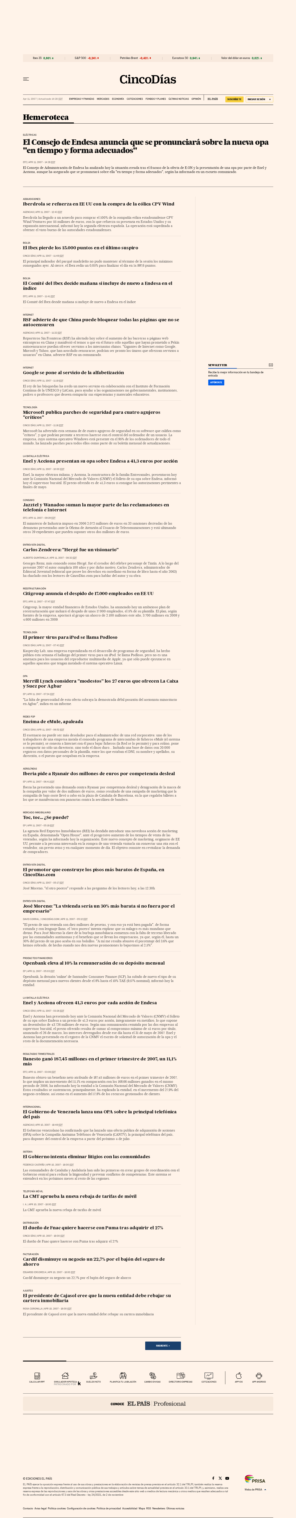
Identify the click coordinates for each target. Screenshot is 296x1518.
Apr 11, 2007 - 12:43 (48, 212)
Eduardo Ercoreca (34, 1272)
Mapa (142, 1508)
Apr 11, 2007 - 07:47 (41, 601)
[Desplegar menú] (26, 79)
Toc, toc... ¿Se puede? (46, 818)
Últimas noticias (179, 99)
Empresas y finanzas (81, 99)
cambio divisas (152, 1382)
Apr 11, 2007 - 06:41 (40, 781)
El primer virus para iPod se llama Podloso (70, 638)
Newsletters (158, 1508)
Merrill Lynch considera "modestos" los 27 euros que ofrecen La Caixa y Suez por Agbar (100, 684)
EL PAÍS (211, 97)
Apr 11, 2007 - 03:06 (42, 1072)
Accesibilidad (129, 1508)
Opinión (196, 99)
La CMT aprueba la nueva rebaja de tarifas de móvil (80, 1197)
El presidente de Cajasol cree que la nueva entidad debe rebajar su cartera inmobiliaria (97, 1298)
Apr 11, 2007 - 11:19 (50, 380)
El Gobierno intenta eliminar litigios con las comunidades (86, 1157)
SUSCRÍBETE (234, 99)
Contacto (28, 1508)
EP (24, 694)
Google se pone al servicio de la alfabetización (73, 373)
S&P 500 (80, 58)
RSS (148, 1508)
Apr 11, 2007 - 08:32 (63, 557)
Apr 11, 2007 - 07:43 (50, 645)
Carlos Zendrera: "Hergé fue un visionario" (71, 550)
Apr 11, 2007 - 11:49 (50, 255)
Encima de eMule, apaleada (53, 722)
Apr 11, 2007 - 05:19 (40, 825)
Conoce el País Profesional (148, 1404)
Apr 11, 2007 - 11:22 (48, 332)
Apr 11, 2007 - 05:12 (74, 919)
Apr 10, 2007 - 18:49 (49, 1124)
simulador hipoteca (65, 1382)
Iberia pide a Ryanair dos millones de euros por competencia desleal (99, 774)
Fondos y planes (156, 99)
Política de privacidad (109, 1508)
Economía (118, 99)
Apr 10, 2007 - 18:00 (60, 1164)
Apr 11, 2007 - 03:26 (50, 1010)
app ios (239, 1382)
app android (259, 1382)
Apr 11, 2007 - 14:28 (41, 162)
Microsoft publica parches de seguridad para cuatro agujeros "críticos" (91, 415)
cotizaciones (209, 1382)
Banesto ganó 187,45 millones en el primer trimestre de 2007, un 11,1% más (100, 1061)
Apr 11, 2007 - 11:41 (41, 296)
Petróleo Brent (129, 58)
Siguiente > (163, 1345)
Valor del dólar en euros (235, 58)
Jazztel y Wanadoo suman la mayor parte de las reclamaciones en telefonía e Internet (96, 507)
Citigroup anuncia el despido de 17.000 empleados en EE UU (88, 594)
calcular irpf (37, 1382)
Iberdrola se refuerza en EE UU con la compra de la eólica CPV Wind (98, 204)
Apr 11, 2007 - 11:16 (50, 425)
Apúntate (216, 382)
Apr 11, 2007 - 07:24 (40, 694)
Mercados (103, 99)
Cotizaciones (135, 99)
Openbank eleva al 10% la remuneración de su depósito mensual (94, 963)
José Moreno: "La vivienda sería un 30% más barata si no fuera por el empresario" (99, 909)
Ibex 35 (37, 58)
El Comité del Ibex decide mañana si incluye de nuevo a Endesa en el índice (97, 286)
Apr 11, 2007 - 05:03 (41, 971)
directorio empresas (180, 1382)
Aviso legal (40, 1508)
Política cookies (57, 1508)
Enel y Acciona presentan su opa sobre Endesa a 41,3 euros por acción (100, 461)
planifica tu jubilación (123, 1382)
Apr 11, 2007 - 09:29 (41, 518)
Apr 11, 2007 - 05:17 (50, 882)
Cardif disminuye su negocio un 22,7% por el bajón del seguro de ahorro (94, 1262)
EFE (25, 162)
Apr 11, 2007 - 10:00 (50, 469)
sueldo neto (93, 1382)
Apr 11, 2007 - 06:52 (50, 729)
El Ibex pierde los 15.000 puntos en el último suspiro (80, 248)
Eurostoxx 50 (180, 58)
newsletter (217, 365)
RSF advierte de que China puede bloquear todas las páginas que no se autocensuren (101, 322)
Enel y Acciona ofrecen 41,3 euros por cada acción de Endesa (90, 1003)
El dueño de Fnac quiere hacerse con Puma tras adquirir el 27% (93, 1228)
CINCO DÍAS (29, 255)
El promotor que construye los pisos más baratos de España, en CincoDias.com (93, 872)
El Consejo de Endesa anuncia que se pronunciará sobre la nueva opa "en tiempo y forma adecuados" (146, 146)
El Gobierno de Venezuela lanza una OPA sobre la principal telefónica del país (100, 1114)
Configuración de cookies (81, 1508)
